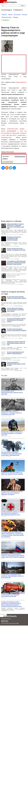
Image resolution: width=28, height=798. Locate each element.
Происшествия (6, 17)
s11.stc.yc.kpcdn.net (8, 53)
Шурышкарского (21, 82)
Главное (4, 14)
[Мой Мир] (14, 168)
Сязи (8, 90)
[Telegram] (10, 168)
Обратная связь (4, 620)
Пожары (15, 17)
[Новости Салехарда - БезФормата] (8, 2)
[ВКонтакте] (3, 168)
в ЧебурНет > (5, 20)
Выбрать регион (4, 621)
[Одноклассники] (7, 168)
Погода (24, 14)
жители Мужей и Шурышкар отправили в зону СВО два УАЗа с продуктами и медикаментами (13, 135)
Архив (10, 14)
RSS (18, 623)
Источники (17, 14)
